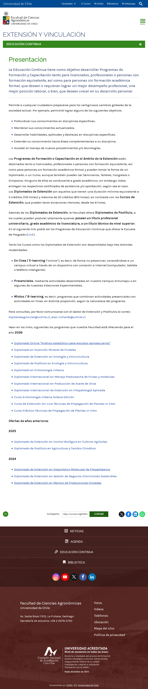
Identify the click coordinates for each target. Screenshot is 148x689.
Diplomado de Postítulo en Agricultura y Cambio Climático (55, 448)
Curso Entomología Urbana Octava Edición (44, 397)
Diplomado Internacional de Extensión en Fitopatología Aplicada (59, 390)
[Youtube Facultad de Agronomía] (65, 577)
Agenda (76, 541)
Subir (5, 513)
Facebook (128, 514)
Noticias (76, 531)
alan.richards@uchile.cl (68, 317)
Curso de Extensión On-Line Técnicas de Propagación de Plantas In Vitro (64, 403)
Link (30, 234)
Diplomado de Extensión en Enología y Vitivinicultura (51, 356)
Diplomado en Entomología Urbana (39, 370)
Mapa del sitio (104, 628)
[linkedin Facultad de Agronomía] (92, 577)
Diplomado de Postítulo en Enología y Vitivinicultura (51, 363)
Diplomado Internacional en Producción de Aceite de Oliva (55, 383)
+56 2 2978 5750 (61, 620)
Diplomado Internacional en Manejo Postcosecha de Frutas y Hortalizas (64, 376)
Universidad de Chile (88, 685)
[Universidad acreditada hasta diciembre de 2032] (74, 659)
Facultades (67, 3)
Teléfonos (101, 616)
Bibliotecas (112, 3)
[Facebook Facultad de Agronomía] (83, 577)
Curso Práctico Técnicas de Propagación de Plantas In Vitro (55, 410)
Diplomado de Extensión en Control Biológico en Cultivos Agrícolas (60, 441)
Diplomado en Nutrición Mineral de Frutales (45, 350)
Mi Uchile (98, 3)
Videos (99, 609)
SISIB (69, 685)
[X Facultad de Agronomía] (74, 577)
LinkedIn (135, 514)
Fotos (98, 603)
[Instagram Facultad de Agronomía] (56, 577)
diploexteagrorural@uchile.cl (29, 317)
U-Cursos (86, 3)
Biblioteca (76, 562)
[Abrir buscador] (140, 4)
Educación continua (76, 552)
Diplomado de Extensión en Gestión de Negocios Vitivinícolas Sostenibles (65, 476)
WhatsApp (142, 514)
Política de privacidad (109, 635)
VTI (75, 685)
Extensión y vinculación (44, 34)
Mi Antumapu (128, 3)
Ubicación (101, 622)
